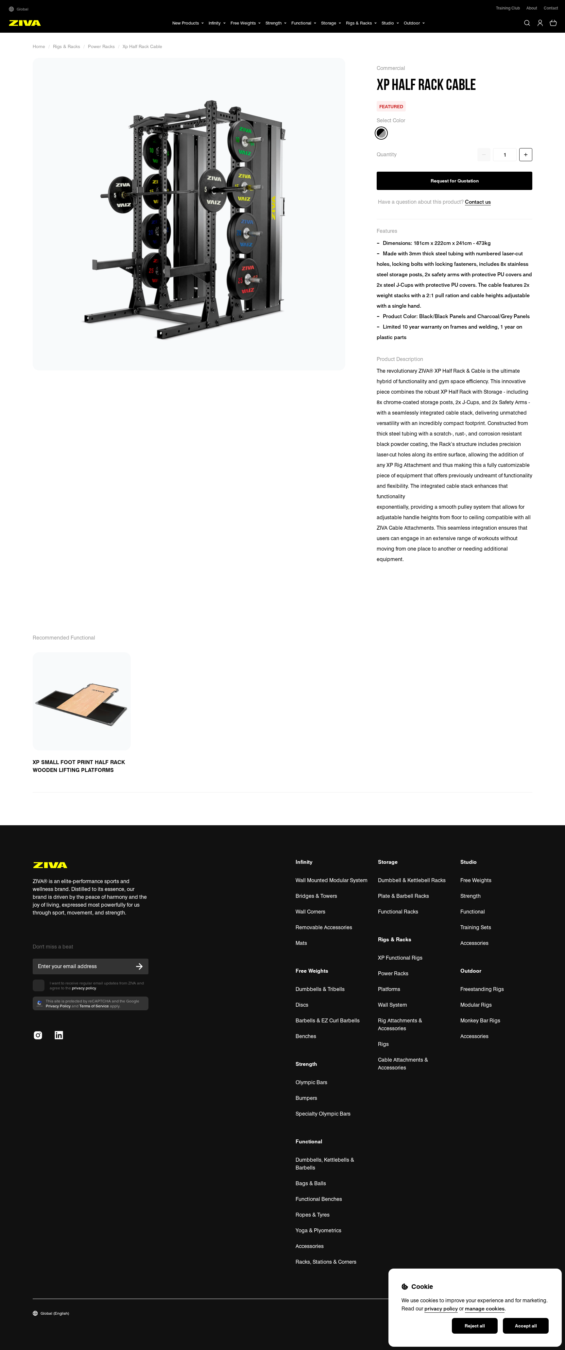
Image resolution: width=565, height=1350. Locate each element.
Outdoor (470, 970)
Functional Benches (319, 1199)
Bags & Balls (311, 1183)
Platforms (389, 989)
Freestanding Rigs (482, 989)
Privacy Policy (58, 1005)
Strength (306, 1064)
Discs (302, 1005)
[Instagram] (38, 1035)
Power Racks (101, 46)
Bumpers (306, 1098)
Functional (309, 1141)
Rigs (383, 1044)
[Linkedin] (59, 1035)
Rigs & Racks (66, 46)
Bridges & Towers (316, 896)
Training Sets (475, 927)
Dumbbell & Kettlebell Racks (412, 880)
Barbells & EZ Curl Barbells (328, 1020)
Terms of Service (94, 1005)
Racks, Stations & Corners (326, 1262)
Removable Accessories (324, 927)
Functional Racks (398, 912)
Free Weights (312, 970)
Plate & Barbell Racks (403, 896)
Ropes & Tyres (313, 1215)
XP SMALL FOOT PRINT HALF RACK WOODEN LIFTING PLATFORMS (79, 766)
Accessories (310, 1246)
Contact (551, 8)
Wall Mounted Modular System (332, 880)
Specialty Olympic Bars (323, 1114)
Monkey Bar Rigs (480, 1020)
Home (39, 46)
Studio (468, 862)
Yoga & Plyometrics (318, 1230)
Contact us (478, 201)
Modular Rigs (476, 1005)
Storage (388, 862)
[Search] (527, 22)
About (531, 8)
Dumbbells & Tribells (320, 989)
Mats (301, 943)
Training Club (508, 8)
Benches (306, 1036)
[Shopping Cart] (553, 22)
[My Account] (540, 22)
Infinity (304, 862)
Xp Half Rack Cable (142, 46)
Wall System (392, 1005)
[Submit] (139, 966)
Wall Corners (310, 912)
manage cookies (485, 1308)
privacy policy (84, 987)
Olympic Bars (311, 1082)
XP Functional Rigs (400, 958)
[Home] (25, 23)
